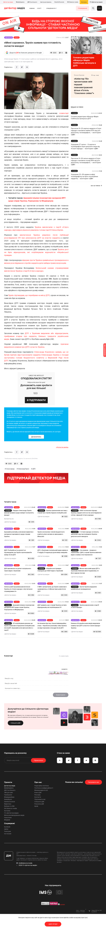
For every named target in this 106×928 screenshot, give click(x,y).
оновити (64, 669)
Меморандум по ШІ (41, 790)
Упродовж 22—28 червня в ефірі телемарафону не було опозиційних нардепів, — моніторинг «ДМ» (84, 176)
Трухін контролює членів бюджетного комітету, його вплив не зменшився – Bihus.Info (51, 534)
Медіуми (7, 820)
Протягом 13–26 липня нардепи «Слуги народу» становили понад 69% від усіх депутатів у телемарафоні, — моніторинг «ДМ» (86, 161)
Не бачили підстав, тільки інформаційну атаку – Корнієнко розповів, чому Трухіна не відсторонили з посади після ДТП (52, 625)
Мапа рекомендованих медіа (14, 815)
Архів (36, 806)
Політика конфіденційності (43, 788)
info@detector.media (25, 863)
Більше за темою (77, 107)
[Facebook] (17, 67)
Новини (32, 8)
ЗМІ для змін (8, 792)
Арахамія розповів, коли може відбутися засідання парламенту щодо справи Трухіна (18, 534)
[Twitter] (22, 67)
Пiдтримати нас (93, 782)
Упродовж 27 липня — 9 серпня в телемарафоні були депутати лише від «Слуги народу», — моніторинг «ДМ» (85, 146)
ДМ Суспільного (32, 2)
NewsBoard (8, 799)
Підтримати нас (40, 799)
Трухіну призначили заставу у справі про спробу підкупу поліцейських (52, 512)
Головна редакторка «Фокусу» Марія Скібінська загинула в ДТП (84, 118)
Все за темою (95, 186)
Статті (39, 8)
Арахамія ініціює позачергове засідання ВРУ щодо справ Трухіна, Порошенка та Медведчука (19, 607)
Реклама (37, 795)
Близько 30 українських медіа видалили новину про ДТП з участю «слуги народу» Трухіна (85, 625)
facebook (7, 827)
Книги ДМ (37, 792)
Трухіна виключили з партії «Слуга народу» (85, 606)
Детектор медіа (8, 2)
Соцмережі (9, 823)
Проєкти (8, 782)
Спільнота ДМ (15, 723)
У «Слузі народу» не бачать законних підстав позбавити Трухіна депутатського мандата (85, 534)
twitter (6, 829)
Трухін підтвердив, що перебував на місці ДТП (29, 295)
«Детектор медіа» (62, 447)
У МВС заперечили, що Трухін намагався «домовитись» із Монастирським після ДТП (52, 589)
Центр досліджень (45, 2)
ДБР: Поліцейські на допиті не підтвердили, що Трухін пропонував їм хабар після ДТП (18, 552)
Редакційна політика (41, 786)
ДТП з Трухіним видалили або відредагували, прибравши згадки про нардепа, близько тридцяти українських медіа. (36, 336)
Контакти (37, 797)
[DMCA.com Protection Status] (45, 904)
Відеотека (7, 804)
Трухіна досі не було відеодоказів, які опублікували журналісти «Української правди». (36, 252)
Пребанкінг (8, 795)
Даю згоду (53, 924)
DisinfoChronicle (59, 2)
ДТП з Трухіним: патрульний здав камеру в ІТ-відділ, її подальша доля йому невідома (52, 551)
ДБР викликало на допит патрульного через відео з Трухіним (17, 570)
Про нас (38, 782)
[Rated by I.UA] (61, 904)
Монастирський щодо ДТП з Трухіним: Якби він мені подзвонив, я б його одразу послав (85, 571)
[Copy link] (27, 67)
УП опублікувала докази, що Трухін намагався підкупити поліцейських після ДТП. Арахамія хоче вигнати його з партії (19, 626)
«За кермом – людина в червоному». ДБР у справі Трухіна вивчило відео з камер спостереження (86, 552)
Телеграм (7, 831)
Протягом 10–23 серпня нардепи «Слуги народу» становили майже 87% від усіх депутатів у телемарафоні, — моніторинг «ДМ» (86, 131)
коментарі (63, 113)
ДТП (34, 469)
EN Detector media (72, 2)
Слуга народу (10, 469)
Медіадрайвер (9, 797)
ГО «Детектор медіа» (96, 2)
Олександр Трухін (23, 469)
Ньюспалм (7, 817)
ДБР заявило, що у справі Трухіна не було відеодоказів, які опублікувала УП (52, 606)
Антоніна (84, 2)
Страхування (82, 8)
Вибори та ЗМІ (9, 806)
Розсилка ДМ (39, 804)
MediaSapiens (20, 2)
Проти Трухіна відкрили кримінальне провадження (84, 588)
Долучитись (36, 437)
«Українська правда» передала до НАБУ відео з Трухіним (50, 570)
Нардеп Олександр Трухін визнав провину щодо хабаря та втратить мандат (19, 513)
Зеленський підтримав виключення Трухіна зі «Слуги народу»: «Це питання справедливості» (18, 589)
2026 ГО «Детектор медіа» (28, 865)
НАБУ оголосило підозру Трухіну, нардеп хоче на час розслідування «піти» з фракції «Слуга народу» (86, 513)
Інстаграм (7, 834)
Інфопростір (8, 37)
